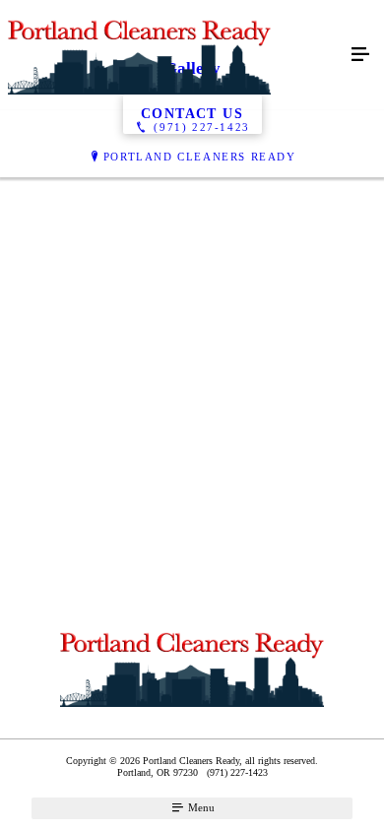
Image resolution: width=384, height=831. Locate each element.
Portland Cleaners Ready (199, 156)
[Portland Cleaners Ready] (172, 55)
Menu (200, 807)
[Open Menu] (360, 55)
